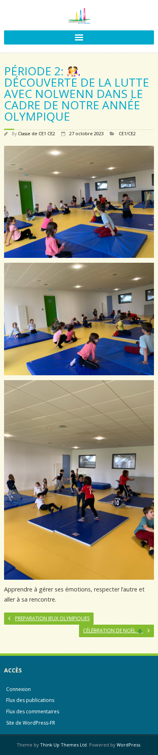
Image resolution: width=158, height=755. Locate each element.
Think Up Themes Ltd (63, 745)
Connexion (18, 689)
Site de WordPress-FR (30, 722)
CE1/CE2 (127, 133)
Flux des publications (30, 700)
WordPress (128, 745)
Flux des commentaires (32, 711)
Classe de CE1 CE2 (36, 133)
